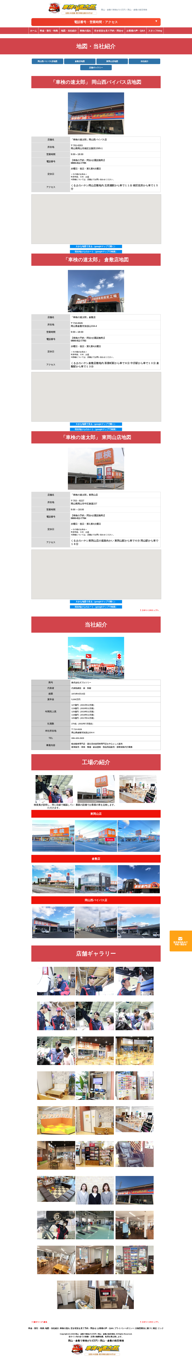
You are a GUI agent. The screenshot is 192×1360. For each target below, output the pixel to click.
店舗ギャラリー (96, 68)
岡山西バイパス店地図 (47, 61)
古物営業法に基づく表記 (146, 1328)
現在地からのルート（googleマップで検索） (96, 251)
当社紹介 (144, 61)
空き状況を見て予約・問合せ (83, 1328)
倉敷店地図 (80, 61)
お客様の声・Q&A (105, 1328)
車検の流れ (65, 1328)
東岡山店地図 (112, 61)
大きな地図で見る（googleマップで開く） (96, 246)
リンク (161, 1328)
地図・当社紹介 (52, 1328)
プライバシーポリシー (124, 1328)
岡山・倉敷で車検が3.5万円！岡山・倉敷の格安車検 (95, 1334)
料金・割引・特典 (36, 1328)
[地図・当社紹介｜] (73, 14)
